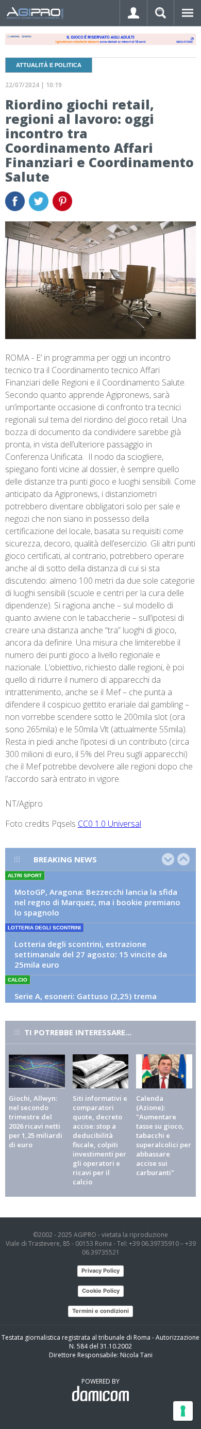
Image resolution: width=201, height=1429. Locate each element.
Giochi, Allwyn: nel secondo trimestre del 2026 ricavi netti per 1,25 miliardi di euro (35, 1121)
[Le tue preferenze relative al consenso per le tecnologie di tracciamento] (183, 1411)
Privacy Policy (100, 1270)
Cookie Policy (101, 1290)
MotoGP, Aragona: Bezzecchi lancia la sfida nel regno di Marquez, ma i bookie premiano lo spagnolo (97, 902)
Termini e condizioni (100, 1310)
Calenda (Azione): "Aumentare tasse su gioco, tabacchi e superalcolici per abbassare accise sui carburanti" (163, 1135)
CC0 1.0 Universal (109, 823)
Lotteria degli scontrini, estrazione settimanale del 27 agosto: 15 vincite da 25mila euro (90, 954)
